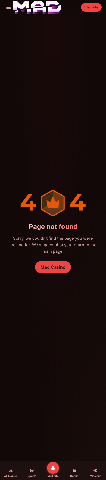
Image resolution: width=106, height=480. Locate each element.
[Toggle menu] (8, 8)
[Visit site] (53, 468)
